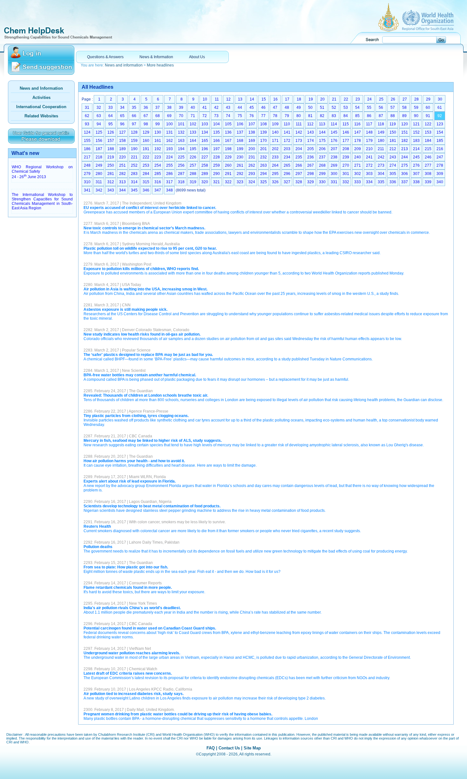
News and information (124, 65)
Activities (41, 97)
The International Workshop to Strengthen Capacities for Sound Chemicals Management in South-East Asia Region (42, 201)
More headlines (160, 65)
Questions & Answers (105, 57)
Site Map (252, 748)
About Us (197, 57)
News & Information (156, 57)
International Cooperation (41, 106)
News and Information (41, 88)
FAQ (210, 748)
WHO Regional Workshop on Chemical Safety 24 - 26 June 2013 (42, 172)
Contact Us (229, 748)
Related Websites (41, 116)
